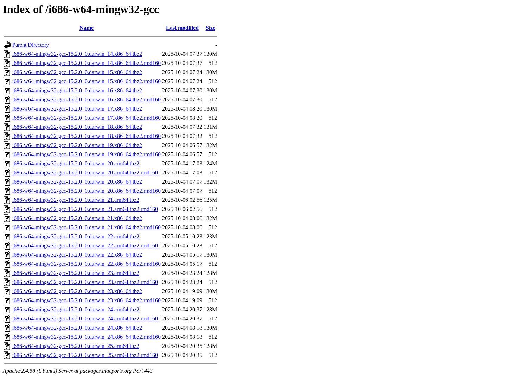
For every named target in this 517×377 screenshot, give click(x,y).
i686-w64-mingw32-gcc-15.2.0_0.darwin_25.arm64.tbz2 (75, 346)
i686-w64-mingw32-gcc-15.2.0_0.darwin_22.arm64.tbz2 (75, 236)
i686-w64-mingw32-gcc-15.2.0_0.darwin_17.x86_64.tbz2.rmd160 (86, 118)
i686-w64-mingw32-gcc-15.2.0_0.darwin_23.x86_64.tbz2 (77, 291)
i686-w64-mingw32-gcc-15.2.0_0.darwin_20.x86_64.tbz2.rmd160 (86, 191)
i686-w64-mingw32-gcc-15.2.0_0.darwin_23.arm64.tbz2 (75, 273)
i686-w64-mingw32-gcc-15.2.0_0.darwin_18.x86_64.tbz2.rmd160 (86, 136)
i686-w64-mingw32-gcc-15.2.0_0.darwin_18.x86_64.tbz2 (77, 127)
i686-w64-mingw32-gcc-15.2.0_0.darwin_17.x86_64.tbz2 (77, 109)
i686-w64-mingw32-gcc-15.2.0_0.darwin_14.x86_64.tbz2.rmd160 (86, 63)
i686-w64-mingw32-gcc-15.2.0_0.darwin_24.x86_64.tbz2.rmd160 (86, 337)
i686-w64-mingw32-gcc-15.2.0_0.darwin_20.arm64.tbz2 (75, 163)
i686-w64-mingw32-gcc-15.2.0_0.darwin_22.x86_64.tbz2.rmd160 (86, 264)
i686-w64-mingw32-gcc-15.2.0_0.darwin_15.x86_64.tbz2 (77, 72)
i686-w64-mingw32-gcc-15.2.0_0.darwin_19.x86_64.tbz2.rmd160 (86, 154)
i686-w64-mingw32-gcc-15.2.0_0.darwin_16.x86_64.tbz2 (77, 90)
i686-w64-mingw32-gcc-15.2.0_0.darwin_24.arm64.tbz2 (75, 309)
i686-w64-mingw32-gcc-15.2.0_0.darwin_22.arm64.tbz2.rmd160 (85, 246)
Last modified (182, 28)
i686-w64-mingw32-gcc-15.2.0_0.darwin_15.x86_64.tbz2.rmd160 (86, 81)
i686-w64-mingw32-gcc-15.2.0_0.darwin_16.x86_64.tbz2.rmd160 (86, 99)
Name (86, 28)
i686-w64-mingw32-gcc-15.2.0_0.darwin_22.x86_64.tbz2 (77, 255)
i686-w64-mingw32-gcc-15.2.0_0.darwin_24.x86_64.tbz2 (77, 328)
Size (210, 28)
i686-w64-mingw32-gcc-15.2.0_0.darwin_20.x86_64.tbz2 (77, 182)
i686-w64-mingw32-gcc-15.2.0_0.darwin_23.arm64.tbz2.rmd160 (85, 282)
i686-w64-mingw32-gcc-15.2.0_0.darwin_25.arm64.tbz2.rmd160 (85, 355)
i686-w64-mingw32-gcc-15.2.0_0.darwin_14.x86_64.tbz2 (77, 54)
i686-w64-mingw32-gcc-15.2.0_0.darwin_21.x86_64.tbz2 (77, 218)
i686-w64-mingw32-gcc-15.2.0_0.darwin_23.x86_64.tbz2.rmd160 (86, 300)
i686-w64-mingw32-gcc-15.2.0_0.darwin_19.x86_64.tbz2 (77, 145)
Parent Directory (30, 45)
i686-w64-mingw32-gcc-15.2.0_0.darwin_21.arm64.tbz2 (75, 200)
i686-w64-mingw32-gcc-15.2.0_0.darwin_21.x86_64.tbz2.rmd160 (86, 227)
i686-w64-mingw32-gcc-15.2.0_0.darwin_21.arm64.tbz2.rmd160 (85, 209)
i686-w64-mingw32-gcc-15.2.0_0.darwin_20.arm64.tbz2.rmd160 (85, 173)
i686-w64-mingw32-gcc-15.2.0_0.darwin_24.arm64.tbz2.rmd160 (85, 319)
